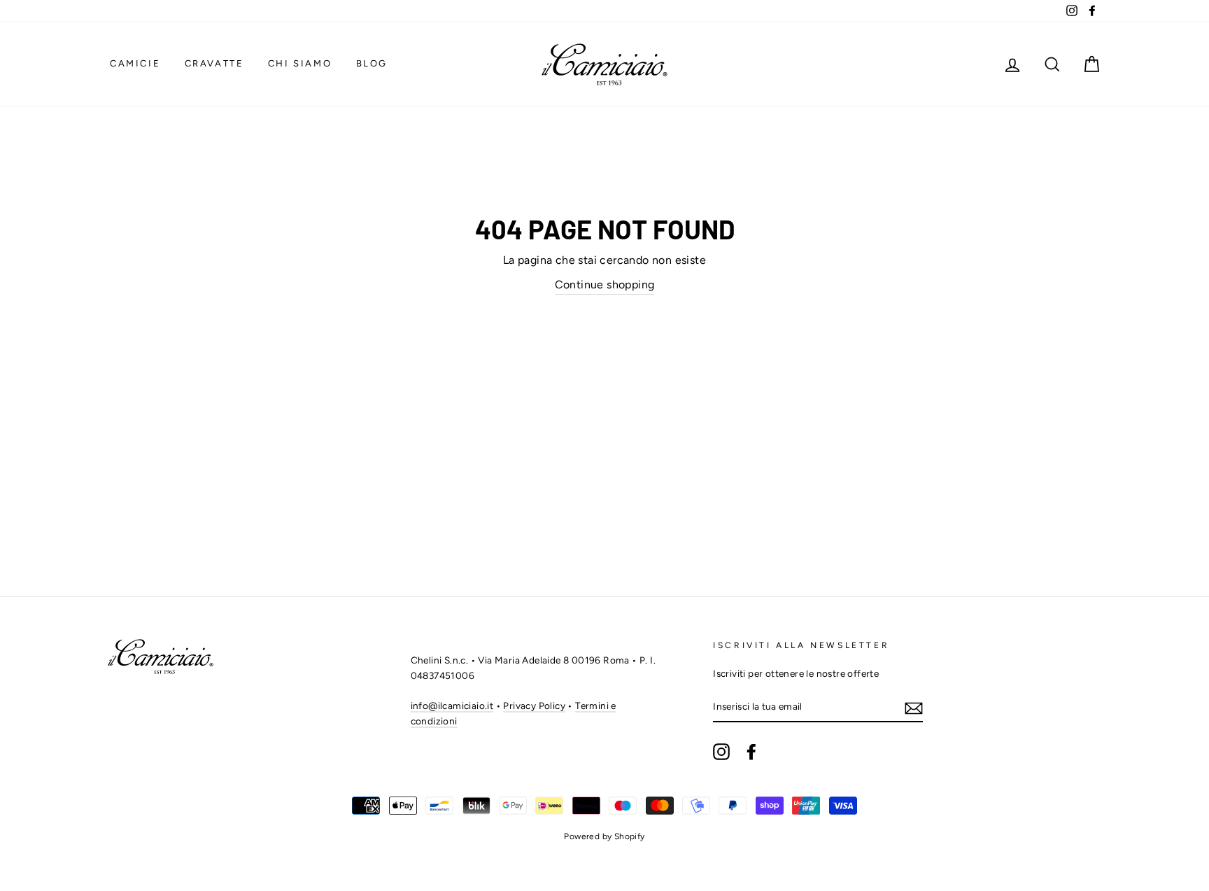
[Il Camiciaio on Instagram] (721, 751)
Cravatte (214, 63)
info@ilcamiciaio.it (452, 705)
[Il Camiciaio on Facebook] (751, 751)
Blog (372, 63)
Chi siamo (300, 63)
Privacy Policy (534, 705)
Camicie (135, 63)
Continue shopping (605, 284)
